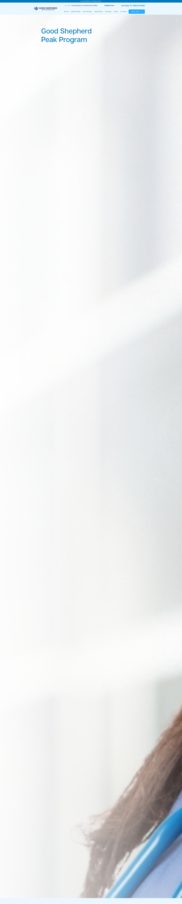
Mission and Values (75, 11)
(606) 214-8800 (139, 6)
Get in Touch (135, 11)
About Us (66, 11)
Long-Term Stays (98, 11)
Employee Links (109, 5)
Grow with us (123, 11)
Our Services (108, 11)
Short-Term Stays (87, 11)
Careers (116, 11)
